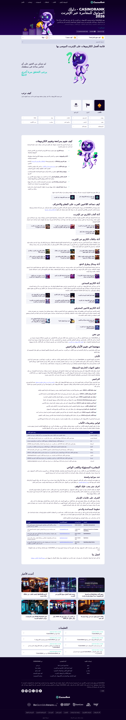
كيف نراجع (37, 670)
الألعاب (54, 2)
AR (103, 691)
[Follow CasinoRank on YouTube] (29, 690)
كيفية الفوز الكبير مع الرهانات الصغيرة (63, 670)
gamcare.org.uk (63, 537)
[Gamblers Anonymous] (88, 704)
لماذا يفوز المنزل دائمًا (63, 665)
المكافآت (47, 2)
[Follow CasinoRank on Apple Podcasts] (22, 690)
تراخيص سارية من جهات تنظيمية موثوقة (45, 382)
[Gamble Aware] (45, 704)
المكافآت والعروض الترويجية (38, 161)
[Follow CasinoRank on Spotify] (26, 690)
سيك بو (88, 670)
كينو (88, 668)
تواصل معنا (38, 668)
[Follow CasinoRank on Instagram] (36, 690)
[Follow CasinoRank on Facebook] (40, 690)
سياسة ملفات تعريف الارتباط (77, 717)
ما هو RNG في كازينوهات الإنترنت (63, 673)
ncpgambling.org (64, 529)
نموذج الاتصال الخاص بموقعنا (38, 558)
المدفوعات (38, 2)
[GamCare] (78, 704)
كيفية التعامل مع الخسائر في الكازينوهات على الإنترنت (63, 676)
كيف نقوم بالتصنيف (37, 673)
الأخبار (22, 2)
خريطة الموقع (46, 717)
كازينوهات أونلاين (63, 2)
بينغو (88, 665)
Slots (88, 673)
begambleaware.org (65, 533)
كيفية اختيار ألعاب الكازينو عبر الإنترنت (63, 668)
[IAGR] (96, 704)
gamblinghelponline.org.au (66, 542)
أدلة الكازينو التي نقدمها (50, 209)
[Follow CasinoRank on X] (33, 690)
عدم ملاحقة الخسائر (83, 482)
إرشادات (30, 2)
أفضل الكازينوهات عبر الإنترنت (75, 342)
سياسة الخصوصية (37, 676)
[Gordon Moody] (65, 704)
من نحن (38, 665)
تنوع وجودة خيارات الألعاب (48, 166)
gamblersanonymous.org (66, 525)
